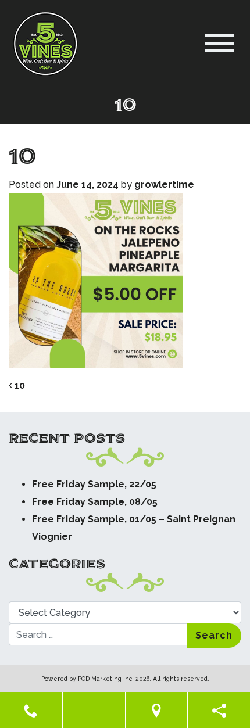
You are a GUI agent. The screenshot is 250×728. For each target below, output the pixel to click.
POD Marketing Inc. (106, 678)
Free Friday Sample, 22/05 (94, 484)
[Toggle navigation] (219, 43)
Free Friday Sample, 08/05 (95, 501)
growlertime (164, 184)
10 (18, 385)
